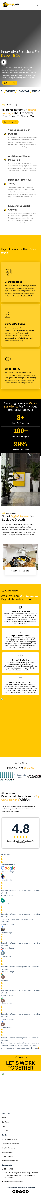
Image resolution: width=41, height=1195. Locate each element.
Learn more (20, 576)
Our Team (5, 1122)
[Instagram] (17, 1191)
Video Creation (7, 1152)
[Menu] (38, 5)
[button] (2, 559)
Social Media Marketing (10, 1139)
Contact (5, 1130)
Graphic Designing (8, 1148)
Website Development (10, 1161)
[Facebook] (13, 1191)
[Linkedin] (23, 1191)
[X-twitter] (20, 1191)
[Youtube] (27, 1191)
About (4, 1118)
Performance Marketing (10, 1144)
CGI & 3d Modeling (8, 1156)
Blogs (4, 1126)
